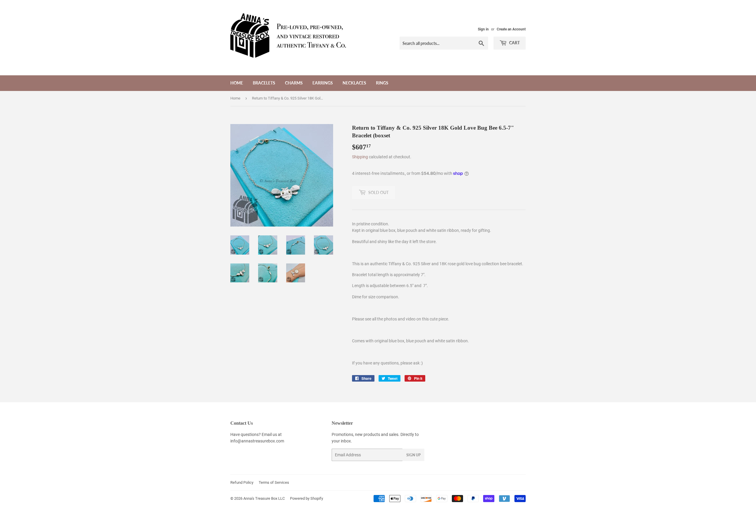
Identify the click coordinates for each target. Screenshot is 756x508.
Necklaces (354, 82)
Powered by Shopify (306, 498)
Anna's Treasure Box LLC (264, 498)
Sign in (483, 29)
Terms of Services (274, 482)
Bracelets (264, 82)
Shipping (360, 156)
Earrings (322, 82)
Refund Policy (241, 482)
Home (236, 82)
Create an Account (511, 29)
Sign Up (413, 455)
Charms (294, 82)
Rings (382, 82)
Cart (514, 42)
